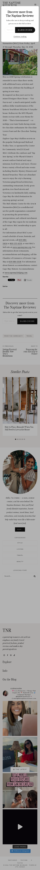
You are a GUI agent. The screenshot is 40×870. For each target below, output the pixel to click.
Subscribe (25, 30)
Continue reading (20, 36)
